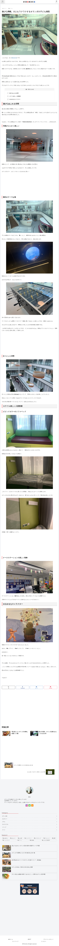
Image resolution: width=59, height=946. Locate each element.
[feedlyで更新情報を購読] (29, 805)
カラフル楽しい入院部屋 (15, 96)
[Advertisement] (29, 184)
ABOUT (29, 939)
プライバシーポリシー (48, 939)
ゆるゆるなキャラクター (15, 99)
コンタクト (43, 941)
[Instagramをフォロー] (27, 805)
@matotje (14, 57)
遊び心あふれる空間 (13, 93)
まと (29, 796)
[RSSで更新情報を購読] (32, 805)
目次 (29, 89)
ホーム (11, 939)
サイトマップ (15, 941)
